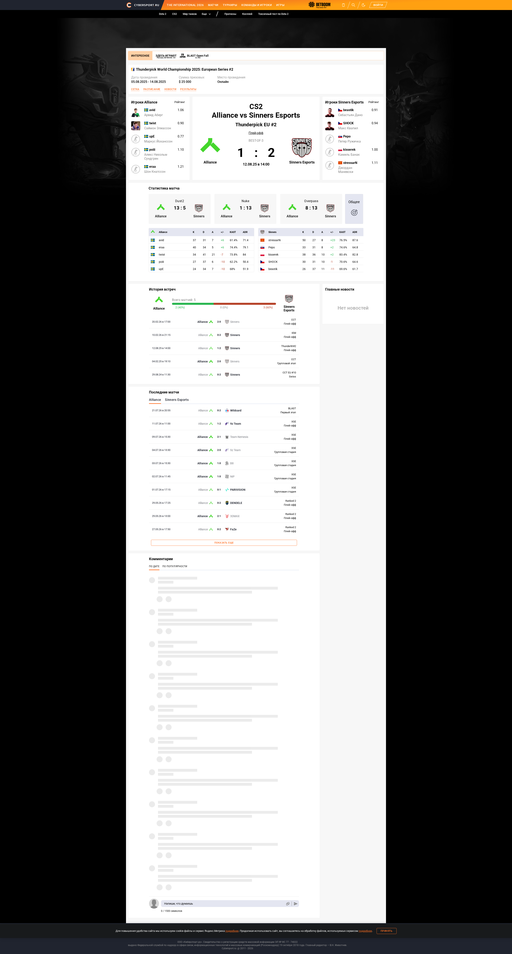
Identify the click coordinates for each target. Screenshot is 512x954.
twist (162, 254)
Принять (387, 931)
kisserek (273, 254)
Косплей (247, 13)
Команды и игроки (256, 5)
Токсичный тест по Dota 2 (273, 13)
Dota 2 (162, 13)
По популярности (174, 566)
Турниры (230, 5)
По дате (154, 566)
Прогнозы (230, 13)
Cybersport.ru (229, 948)
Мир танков (190, 13)
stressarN (274, 240)
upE (161, 269)
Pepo (271, 247)
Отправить (296, 904)
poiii (161, 261)
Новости (170, 89)
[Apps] (343, 5)
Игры (280, 5)
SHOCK (273, 261)
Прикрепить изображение (288, 904)
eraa (161, 247)
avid (161, 240)
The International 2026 (185, 5)
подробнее (232, 930)
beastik (272, 269)
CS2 (174, 13)
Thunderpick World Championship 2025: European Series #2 (184, 69)
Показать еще (224, 542)
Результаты (188, 89)
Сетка (135, 89)
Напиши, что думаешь (178, 903)
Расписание (151, 89)
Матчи (213, 5)
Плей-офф (256, 133)
